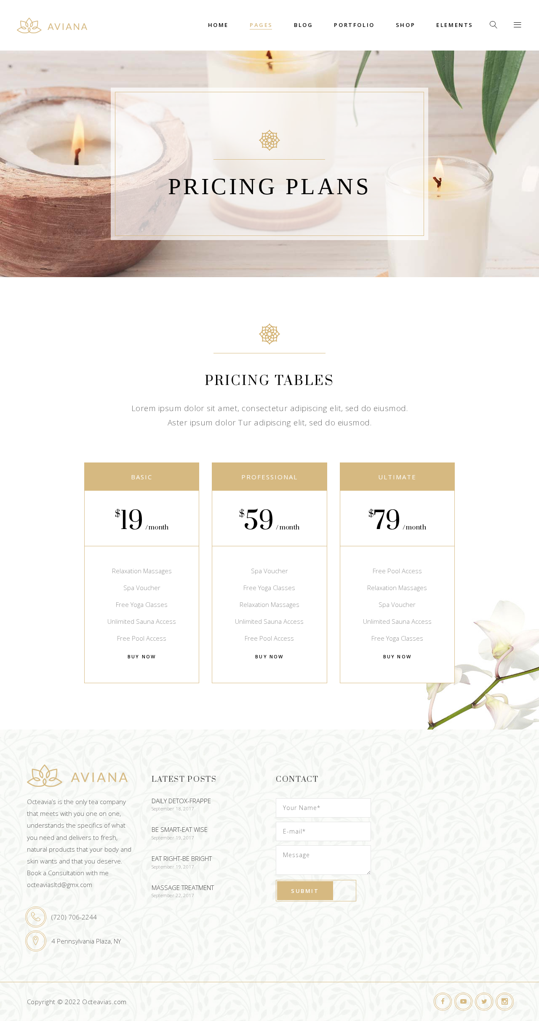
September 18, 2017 (173, 808)
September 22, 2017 (173, 895)
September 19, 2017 (173, 837)
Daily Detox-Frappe (181, 800)
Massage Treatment (183, 887)
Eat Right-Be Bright (182, 858)
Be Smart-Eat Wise (180, 829)
